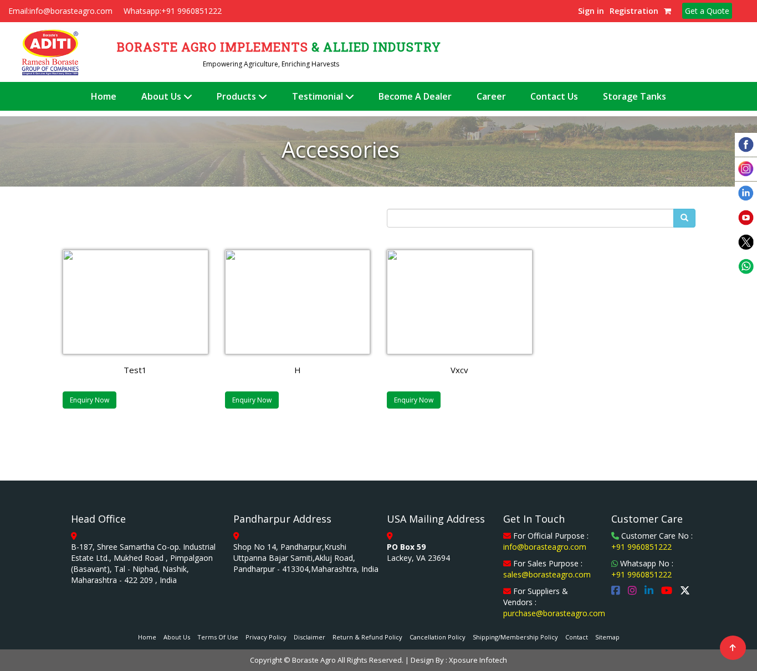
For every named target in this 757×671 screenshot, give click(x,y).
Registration (634, 11)
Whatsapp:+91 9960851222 (173, 11)
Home (103, 96)
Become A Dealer (415, 96)
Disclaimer (309, 637)
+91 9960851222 (641, 546)
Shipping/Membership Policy (515, 637)
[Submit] (684, 218)
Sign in (591, 11)
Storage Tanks (634, 96)
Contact (576, 637)
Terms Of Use (217, 637)
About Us (162, 96)
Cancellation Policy (438, 637)
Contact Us (554, 96)
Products (237, 96)
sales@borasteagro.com (547, 574)
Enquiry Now (89, 400)
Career (491, 96)
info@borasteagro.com (544, 546)
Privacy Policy (266, 637)
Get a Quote (707, 11)
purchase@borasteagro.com (554, 613)
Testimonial (318, 96)
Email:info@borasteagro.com (60, 11)
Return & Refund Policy (367, 637)
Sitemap (607, 637)
